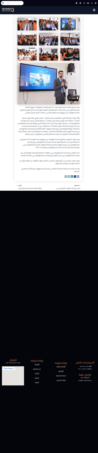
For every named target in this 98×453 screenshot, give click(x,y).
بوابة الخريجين (61, 380)
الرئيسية (37, 364)
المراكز (37, 377)
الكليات (37, 373)
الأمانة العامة (61, 366)
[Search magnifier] (3, 3)
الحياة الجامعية (61, 375)
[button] (94, 10)
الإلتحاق (61, 371)
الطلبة (37, 382)
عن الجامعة (37, 368)
